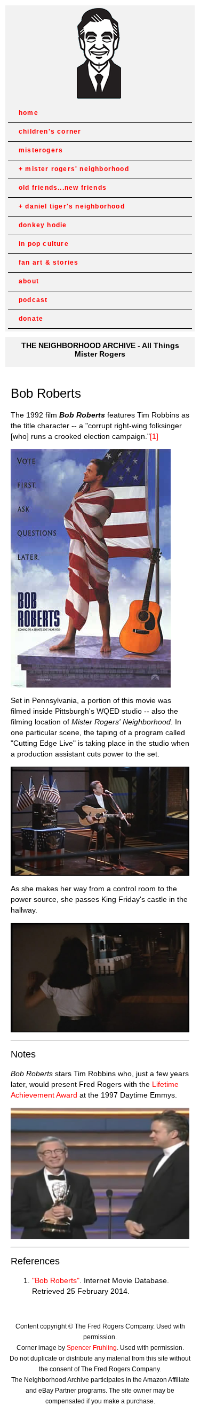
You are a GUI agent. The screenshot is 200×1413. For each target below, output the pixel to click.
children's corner (50, 131)
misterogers (41, 150)
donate (31, 318)
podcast (33, 300)
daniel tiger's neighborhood (74, 206)
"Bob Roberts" (55, 1280)
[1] (154, 436)
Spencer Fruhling (92, 1348)
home (28, 113)
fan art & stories (48, 262)
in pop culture (44, 244)
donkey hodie (43, 225)
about (29, 281)
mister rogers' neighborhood (77, 169)
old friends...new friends (63, 187)
